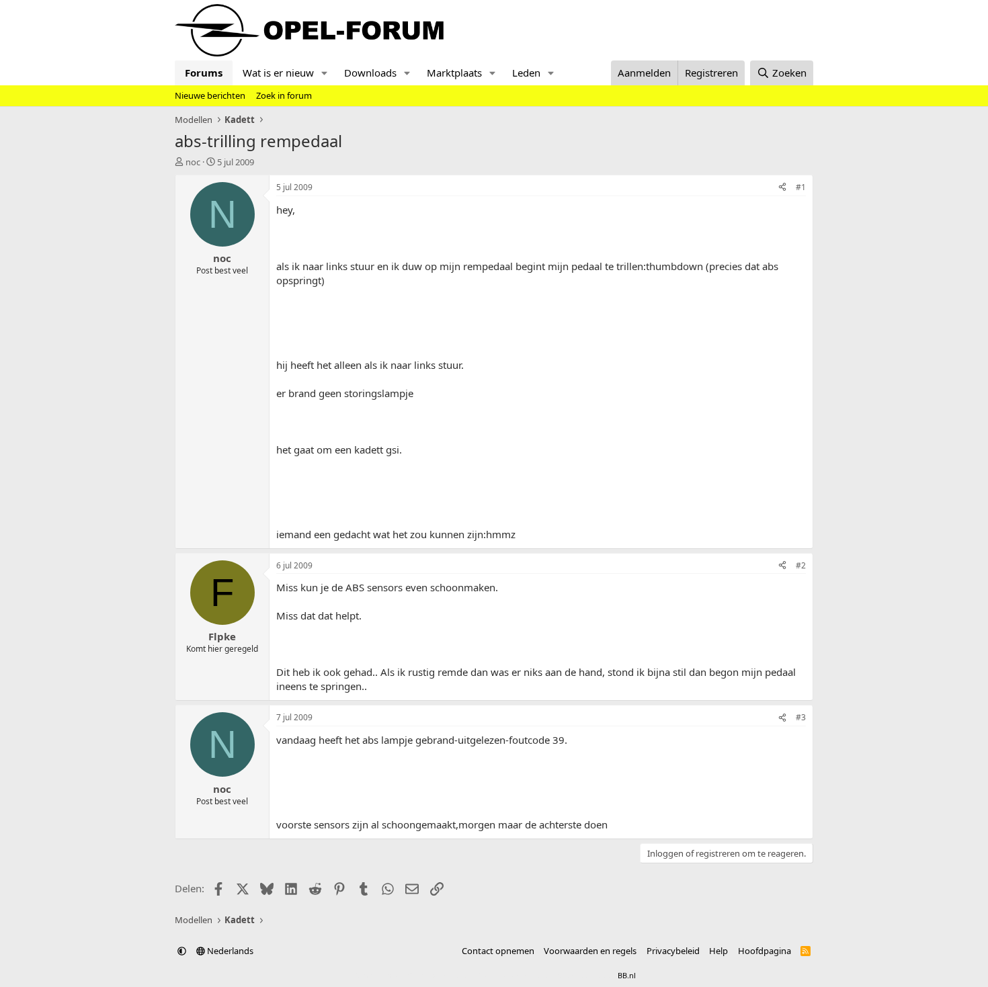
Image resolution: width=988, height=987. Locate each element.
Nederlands (229, 951)
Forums (203, 72)
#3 (801, 717)
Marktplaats (454, 72)
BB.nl (627, 975)
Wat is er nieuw (278, 72)
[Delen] (782, 188)
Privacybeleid (673, 951)
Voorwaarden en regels (590, 951)
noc (193, 162)
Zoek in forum (284, 95)
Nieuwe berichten (210, 95)
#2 (801, 565)
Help (718, 951)
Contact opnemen (498, 951)
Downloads (370, 72)
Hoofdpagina (764, 951)
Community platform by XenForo (458, 975)
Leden (526, 72)
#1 (801, 187)
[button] (324, 72)
